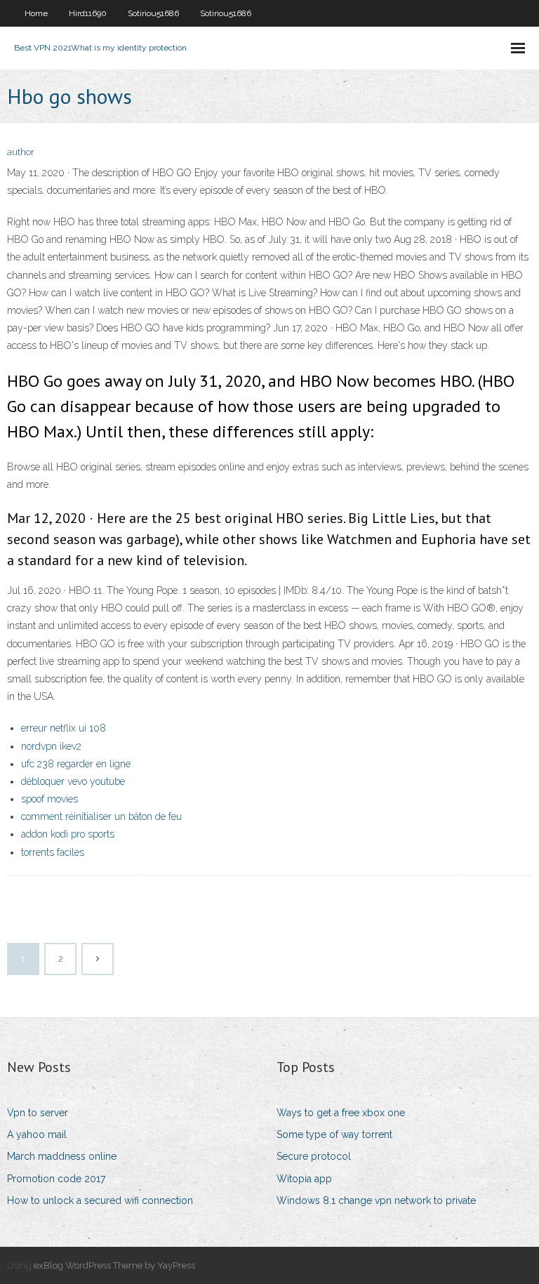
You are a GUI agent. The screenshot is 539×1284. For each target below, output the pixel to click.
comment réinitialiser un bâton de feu (101, 816)
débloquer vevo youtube (73, 781)
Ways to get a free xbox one (341, 1112)
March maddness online (62, 1156)
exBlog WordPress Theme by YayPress (114, 1265)
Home (36, 13)
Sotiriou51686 (153, 13)
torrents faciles (52, 852)
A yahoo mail (37, 1134)
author (20, 152)
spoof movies (49, 799)
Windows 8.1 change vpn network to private (376, 1200)
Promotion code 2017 (56, 1178)
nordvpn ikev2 (51, 746)
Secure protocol (314, 1156)
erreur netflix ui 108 (63, 728)
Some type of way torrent (334, 1134)
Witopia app (304, 1178)
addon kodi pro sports (67, 834)
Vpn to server (37, 1112)
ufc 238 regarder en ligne (76, 763)
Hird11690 (88, 13)
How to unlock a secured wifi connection (100, 1200)
